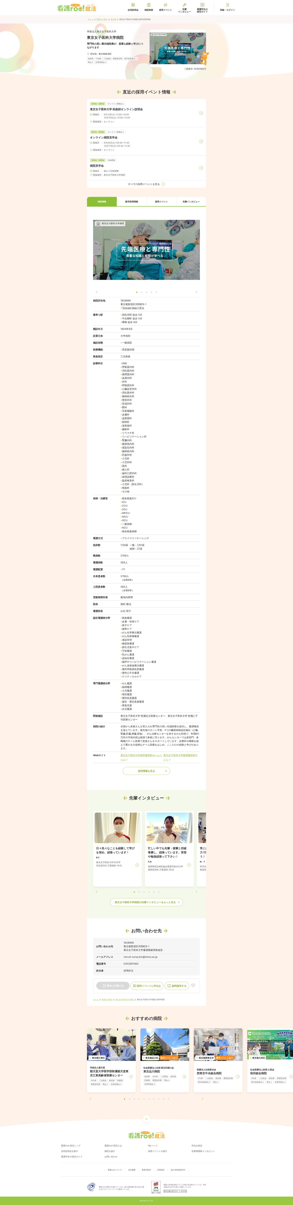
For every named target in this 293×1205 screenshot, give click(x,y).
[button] (102, 202)
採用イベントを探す (157, 1151)
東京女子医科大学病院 (125, 999)
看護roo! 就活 (101, 19)
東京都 (113, 19)
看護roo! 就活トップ (70, 1145)
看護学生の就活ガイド (71, 1156)
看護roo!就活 (107, 999)
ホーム (90, 19)
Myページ (152, 1145)
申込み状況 (197, 1145)
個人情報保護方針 (178, 1170)
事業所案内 (146, 1170)
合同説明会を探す (69, 1151)
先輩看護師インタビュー (203, 1151)
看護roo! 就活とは (113, 1145)
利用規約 (161, 1170)
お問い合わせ (111, 1156)
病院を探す (110, 1151)
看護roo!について (115, 1170)
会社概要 (132, 1170)
